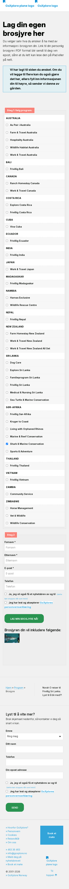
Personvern (14, 831)
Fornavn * (10, 542)
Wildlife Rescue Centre (23, 305)
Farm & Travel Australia (23, 132)
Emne (9, 730)
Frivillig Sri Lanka (20, 385)
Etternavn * (10, 555)
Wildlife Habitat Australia (24, 147)
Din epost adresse (16, 769)
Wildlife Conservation (22, 523)
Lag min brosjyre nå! (24, 618)
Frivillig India (17, 255)
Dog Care (15, 362)
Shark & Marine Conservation (27, 443)
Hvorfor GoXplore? (18, 827)
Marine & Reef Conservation (26, 436)
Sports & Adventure (21, 451)
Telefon (8, 581)
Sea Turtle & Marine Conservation (29, 399)
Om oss (12, 842)
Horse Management (21, 508)
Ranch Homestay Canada (24, 183)
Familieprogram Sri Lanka (25, 377)
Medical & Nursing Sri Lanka (26, 392)
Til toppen (50, 873)
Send (15, 807)
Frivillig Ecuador (19, 240)
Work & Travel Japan (22, 269)
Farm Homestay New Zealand (27, 333)
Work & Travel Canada (23, 190)
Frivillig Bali (16, 169)
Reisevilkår (13, 838)
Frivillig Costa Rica (21, 212)
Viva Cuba (16, 226)
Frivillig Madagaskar (22, 283)
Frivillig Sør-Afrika (20, 414)
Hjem (9, 687)
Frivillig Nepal (18, 319)
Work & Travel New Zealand (26, 341)
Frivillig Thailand (19, 465)
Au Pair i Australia (20, 125)
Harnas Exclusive (20, 297)
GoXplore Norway (17, 875)
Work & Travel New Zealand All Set (30, 348)
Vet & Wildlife (18, 515)
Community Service (21, 494)
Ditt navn (11, 743)
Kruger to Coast (19, 421)
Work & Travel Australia (23, 154)
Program (18, 687)
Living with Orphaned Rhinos (26, 429)
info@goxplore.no (17, 853)
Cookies (12, 835)
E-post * (9, 568)
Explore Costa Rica (21, 205)
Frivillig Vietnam (19, 479)
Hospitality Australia (21, 139)
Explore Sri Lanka (20, 370)
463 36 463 (14, 849)
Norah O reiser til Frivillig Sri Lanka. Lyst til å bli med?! (52, 691)
